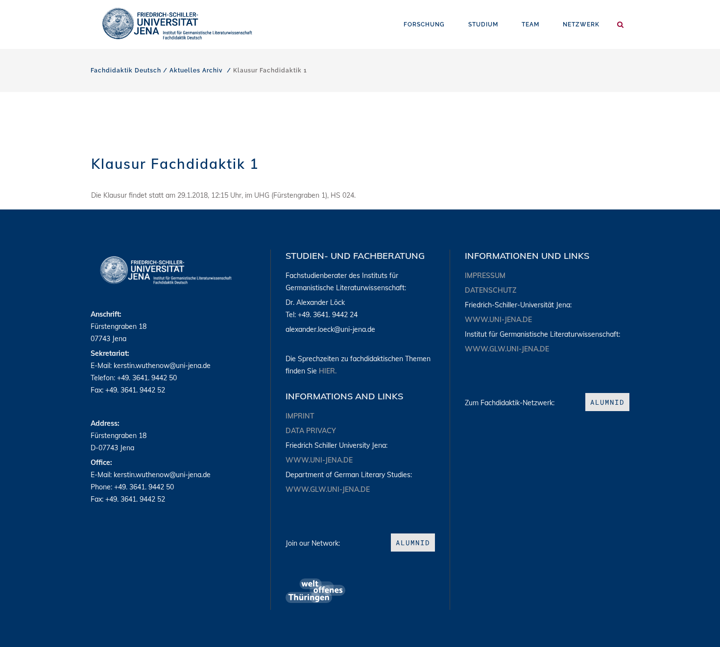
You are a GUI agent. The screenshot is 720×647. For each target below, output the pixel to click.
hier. (327, 371)
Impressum (485, 275)
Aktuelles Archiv (196, 70)
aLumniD (413, 542)
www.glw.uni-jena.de (328, 489)
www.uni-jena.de (319, 460)
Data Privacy (311, 430)
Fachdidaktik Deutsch (126, 70)
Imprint (300, 416)
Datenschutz (490, 290)
